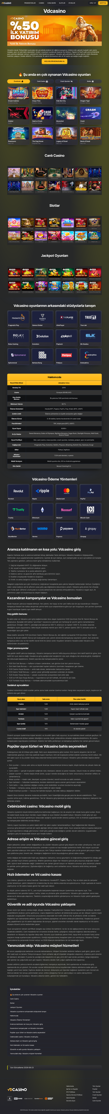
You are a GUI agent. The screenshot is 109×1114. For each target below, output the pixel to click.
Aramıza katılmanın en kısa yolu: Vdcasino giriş (26, 1024)
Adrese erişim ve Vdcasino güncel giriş (23, 1041)
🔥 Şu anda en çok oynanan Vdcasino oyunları (26, 995)
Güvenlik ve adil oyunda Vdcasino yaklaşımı (25, 1049)
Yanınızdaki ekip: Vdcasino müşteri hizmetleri (26, 1053)
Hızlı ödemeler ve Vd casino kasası (22, 1045)
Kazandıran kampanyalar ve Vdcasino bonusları (26, 1028)
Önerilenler (17, 81)
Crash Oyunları (65, 81)
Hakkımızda (14, 1016)
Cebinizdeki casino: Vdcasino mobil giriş (24, 1037)
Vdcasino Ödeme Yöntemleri (20, 1020)
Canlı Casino (41, 81)
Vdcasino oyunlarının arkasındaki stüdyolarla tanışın (28, 1011)
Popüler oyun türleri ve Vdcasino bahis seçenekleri (27, 1032)
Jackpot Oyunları (16, 1007)
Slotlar (89, 81)
